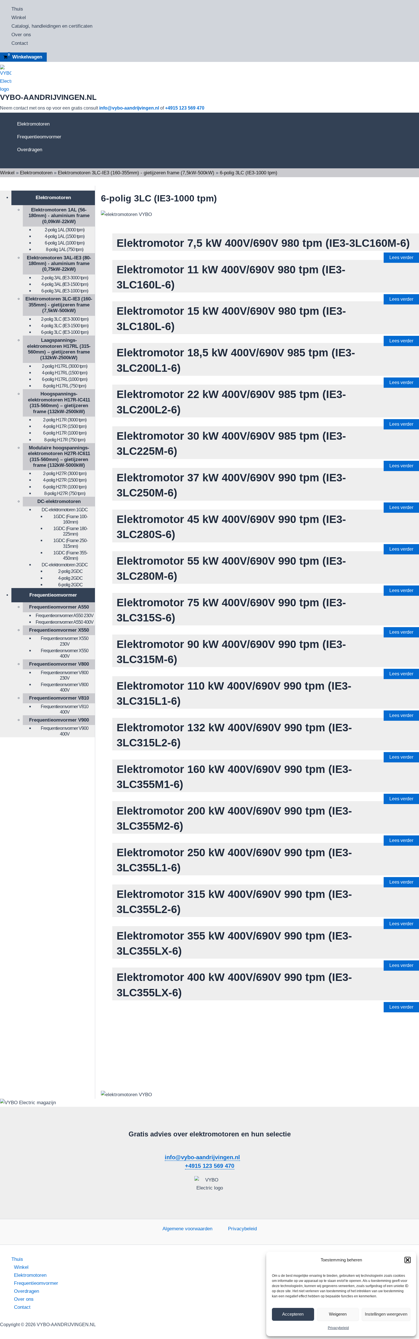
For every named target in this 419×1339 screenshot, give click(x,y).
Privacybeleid (338, 1328)
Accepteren (293, 1314)
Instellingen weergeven (386, 1314)
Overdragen (29, 149)
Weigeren (338, 1314)
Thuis (17, 9)
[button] (407, 1260)
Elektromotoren (33, 124)
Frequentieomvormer (39, 137)
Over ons (21, 34)
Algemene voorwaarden (187, 1228)
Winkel (18, 17)
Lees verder (401, 257)
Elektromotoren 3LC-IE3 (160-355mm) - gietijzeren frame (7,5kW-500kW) (136, 172)
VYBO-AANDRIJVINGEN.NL (48, 97)
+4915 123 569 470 (184, 108)
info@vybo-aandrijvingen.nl (129, 108)
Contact (19, 43)
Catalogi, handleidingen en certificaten (51, 26)
